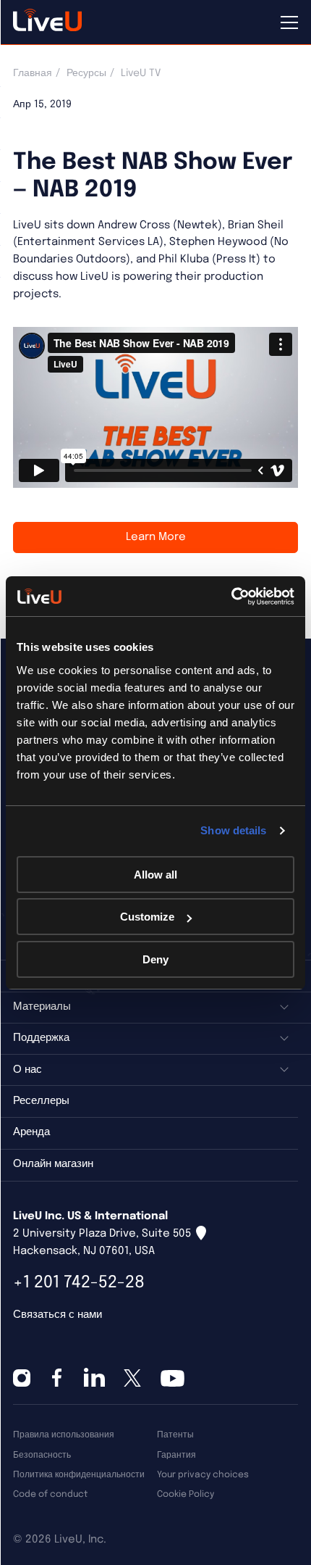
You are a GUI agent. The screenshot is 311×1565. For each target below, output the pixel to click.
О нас (27, 1070)
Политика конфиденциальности (79, 1474)
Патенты (175, 1435)
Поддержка (41, 1038)
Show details (233, 830)
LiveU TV (141, 73)
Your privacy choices (203, 1474)
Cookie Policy (185, 1494)
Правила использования (63, 1435)
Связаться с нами (57, 1315)
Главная (32, 73)
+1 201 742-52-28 (79, 1282)
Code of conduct (50, 1494)
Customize (147, 916)
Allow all (155, 874)
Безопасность (42, 1455)
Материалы (42, 1007)
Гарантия (176, 1455)
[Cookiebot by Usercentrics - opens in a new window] (231, 596)
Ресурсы (86, 73)
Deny (155, 959)
